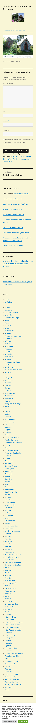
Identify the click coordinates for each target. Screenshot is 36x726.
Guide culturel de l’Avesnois (13, 246)
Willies (7, 690)
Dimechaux (9, 398)
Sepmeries (8, 646)
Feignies (8, 430)
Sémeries (8, 640)
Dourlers (8, 406)
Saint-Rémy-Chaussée (13, 625)
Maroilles (8, 544)
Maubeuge (8, 549)
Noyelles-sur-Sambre (13, 565)
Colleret (7, 388)
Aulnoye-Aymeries (11, 312)
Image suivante (20, 30)
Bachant (8, 320)
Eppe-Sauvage (10, 422)
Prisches (8, 593)
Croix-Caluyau (10, 393)
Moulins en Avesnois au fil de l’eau (15, 204)
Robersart (8, 609)
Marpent (8, 547)
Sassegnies (9, 638)
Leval (6, 518)
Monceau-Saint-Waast (13, 554)
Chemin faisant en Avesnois (13, 227)
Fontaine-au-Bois (11, 450)
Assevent (8, 307)
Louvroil (8, 534)
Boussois (8, 372)
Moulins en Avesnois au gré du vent (16, 233)
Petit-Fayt (8, 578)
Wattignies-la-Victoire (13, 685)
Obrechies (8, 570)
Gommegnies (9, 469)
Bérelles (7, 344)
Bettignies (8, 354)
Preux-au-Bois (10, 588)
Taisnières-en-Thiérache (14, 653)
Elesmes (8, 417)
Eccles (7, 409)
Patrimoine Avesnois (21, 194)
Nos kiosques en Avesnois (12, 209)
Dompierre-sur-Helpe (13, 404)
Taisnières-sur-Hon (12, 656)
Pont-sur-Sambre (11, 583)
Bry (6, 375)
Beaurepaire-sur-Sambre (14, 336)
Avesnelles (8, 315)
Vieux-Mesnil (10, 664)
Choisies (8, 383)
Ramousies (9, 601)
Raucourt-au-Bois (11, 604)
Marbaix (8, 539)
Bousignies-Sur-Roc (12, 367)
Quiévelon (8, 596)
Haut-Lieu (8, 479)
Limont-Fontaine (11, 526)
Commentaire (8, 84)
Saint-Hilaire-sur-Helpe (14, 622)
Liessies (7, 523)
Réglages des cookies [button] (9, 722)
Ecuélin (7, 414)
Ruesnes (8, 614)
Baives (7, 323)
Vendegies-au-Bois (12, 661)
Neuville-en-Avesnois (13, 562)
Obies (7, 567)
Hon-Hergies (9, 489)
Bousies (7, 365)
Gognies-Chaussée (11, 466)
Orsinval (8, 575)
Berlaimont (9, 346)
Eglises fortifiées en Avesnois (13, 214)
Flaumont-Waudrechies (13, 443)
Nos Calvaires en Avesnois (12, 199)
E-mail (6, 121)
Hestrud (8, 487)
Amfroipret (9, 302)
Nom (5, 112)
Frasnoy (8, 458)
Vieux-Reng (9, 666)
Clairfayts (8, 385)
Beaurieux (8, 338)
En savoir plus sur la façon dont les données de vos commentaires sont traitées (17, 159)
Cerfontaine (9, 380)
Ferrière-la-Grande (12, 437)
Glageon (8, 463)
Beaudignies (9, 331)
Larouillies (8, 510)
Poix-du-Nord (10, 580)
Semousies (8, 643)
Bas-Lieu (8, 325)
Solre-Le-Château (11, 648)
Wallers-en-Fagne (11, 677)
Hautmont (8, 482)
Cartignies (8, 378)
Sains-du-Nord (10, 617)
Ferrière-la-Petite (11, 440)
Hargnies (8, 476)
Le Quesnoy (9, 515)
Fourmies (8, 456)
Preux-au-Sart (10, 591)
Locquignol (9, 528)
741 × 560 (18, 62)
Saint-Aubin (9, 620)
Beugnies (8, 359)
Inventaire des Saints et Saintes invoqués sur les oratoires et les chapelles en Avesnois (18, 263)
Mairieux (8, 536)
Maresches (8, 541)
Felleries (8, 432)
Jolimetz (8, 500)
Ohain (7, 573)
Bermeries (8, 349)
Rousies (7, 612)
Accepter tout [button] (23, 722)
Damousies (9, 396)
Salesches (8, 633)
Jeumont (8, 497)
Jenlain (7, 495)
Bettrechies (9, 357)
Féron (7, 435)
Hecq (6, 484)
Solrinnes (8, 651)
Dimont (7, 401)
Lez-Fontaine (10, 521)
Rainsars (8, 599)
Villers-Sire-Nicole (12, 674)
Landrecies (9, 508)
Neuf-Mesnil (9, 560)
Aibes (7, 299)
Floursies (8, 445)
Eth (6, 424)
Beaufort (8, 333)
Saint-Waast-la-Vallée (13, 630)
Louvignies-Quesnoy (12, 531)
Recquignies (9, 607)
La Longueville (10, 505)
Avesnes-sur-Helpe (12, 318)
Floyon (7, 448)
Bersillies (8, 351)
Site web (6, 130)
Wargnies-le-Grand (12, 679)
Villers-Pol (8, 672)
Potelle (7, 586)
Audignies (8, 310)
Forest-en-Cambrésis (13, 453)
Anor (6, 305)
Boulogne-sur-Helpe (12, 362)
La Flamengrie (10, 502)
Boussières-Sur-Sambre (13, 370)
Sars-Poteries (10, 635)
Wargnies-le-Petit (11, 682)
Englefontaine (10, 419)
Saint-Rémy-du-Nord (13, 627)
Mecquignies (9, 552)
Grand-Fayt (9, 471)
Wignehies (8, 687)
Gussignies (9, 474)
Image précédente (8, 30)
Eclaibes (8, 411)
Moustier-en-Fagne (12, 557)
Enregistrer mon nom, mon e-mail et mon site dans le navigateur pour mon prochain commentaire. (18, 142)
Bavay (7, 328)
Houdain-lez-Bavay (12, 492)
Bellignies (8, 341)
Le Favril (8, 513)
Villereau (8, 669)
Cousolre (8, 391)
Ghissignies (9, 461)
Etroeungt (8, 427)
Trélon (7, 659)
